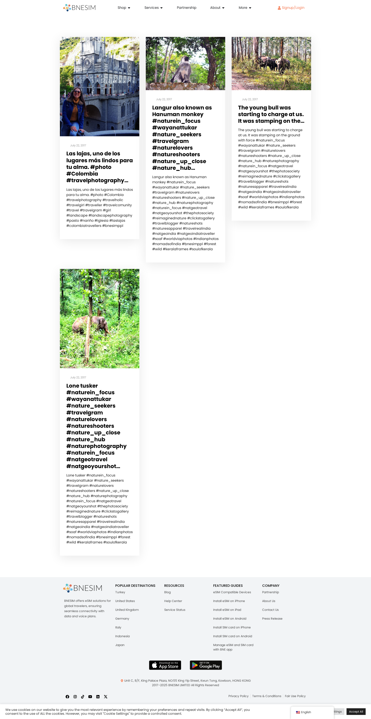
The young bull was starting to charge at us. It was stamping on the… (271, 114)
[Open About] (223, 7)
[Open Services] (161, 7)
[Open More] (250, 7)
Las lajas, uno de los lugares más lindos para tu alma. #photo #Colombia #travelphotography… (99, 167)
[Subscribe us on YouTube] (90, 696)
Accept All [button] (356, 712)
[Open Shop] (129, 7)
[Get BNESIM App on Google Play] (206, 665)
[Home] (79, 8)
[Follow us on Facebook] (67, 696)
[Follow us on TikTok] (83, 696)
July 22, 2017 (78, 145)
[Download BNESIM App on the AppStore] (165, 665)
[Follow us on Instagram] (75, 696)
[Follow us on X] (105, 696)
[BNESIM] (82, 588)
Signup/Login (292, 7)
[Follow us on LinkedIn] (98, 696)
